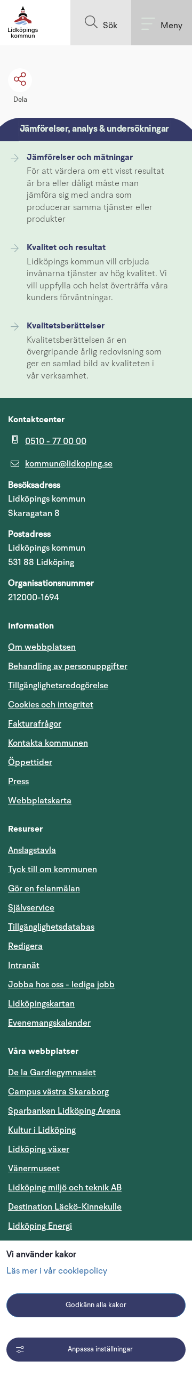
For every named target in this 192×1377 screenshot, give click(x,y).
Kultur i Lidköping (42, 1130)
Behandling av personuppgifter (67, 666)
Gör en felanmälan (44, 889)
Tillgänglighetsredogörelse (58, 685)
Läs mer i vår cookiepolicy (56, 1271)
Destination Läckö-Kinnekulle (96, 1207)
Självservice (82, 907)
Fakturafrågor (34, 724)
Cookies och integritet (50, 705)
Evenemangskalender (96, 1023)
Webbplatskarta (39, 801)
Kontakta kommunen (48, 743)
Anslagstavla (32, 850)
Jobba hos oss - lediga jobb (61, 985)
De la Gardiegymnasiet (52, 1072)
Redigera (25, 946)
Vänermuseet (34, 1168)
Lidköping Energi (91, 1226)
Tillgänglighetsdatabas (96, 927)
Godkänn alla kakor (96, 1305)
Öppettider (30, 762)
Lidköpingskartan (92, 1003)
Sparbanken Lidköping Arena (64, 1111)
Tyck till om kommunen (96, 869)
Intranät (74, 965)
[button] (100, 22)
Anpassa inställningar (100, 1349)
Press (18, 781)
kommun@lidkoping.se (69, 464)
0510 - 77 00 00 (55, 441)
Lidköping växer (38, 1149)
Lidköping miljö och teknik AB (65, 1188)
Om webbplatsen (42, 647)
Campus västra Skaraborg (58, 1092)
